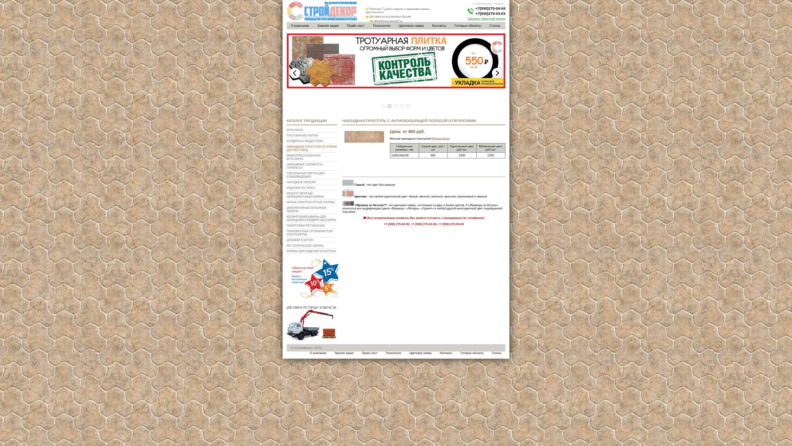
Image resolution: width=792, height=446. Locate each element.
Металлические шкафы (305, 245)
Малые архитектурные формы (311, 202)
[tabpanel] (396, 61)
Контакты (439, 25)
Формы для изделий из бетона (311, 251)
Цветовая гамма (411, 25)
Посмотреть (441, 138)
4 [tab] (402, 106)
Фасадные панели (301, 182)
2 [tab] (390, 106)
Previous (295, 73)
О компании (300, 25)
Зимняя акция (328, 25)
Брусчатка (295, 130)
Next (497, 73)
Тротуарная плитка (302, 135)
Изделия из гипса (301, 187)
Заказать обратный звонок (486, 18)
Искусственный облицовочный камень (305, 195)
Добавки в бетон (300, 240)
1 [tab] (384, 106)
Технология (381, 25)
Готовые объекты (468, 25)
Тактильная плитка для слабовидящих (305, 175)
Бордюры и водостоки (305, 141)
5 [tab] (408, 106)
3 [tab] (396, 106)
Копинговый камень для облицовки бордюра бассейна (311, 218)
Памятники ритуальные (306, 225)
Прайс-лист (355, 25)
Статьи (494, 25)
